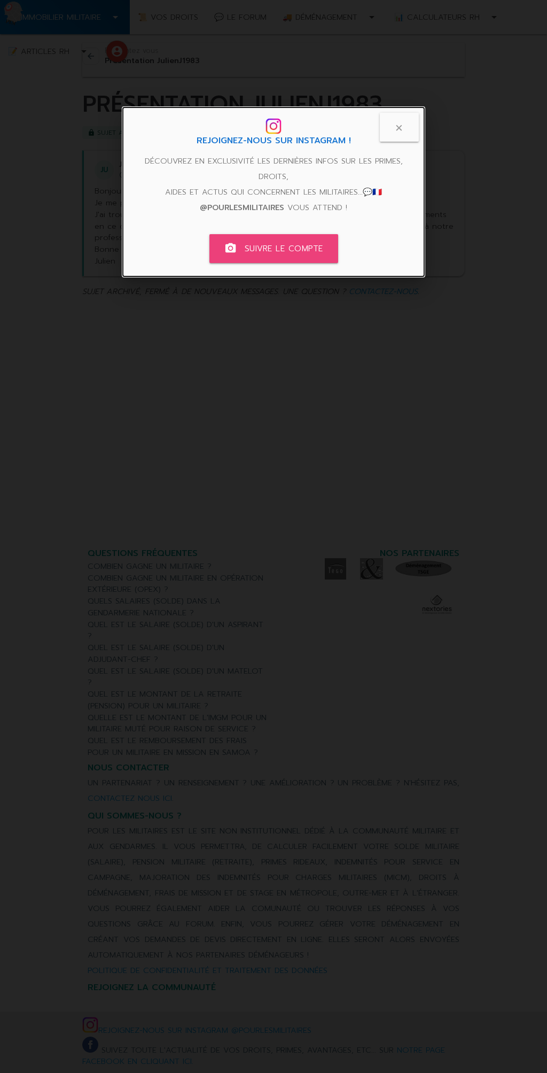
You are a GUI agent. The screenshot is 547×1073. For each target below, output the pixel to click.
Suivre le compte (273, 248)
